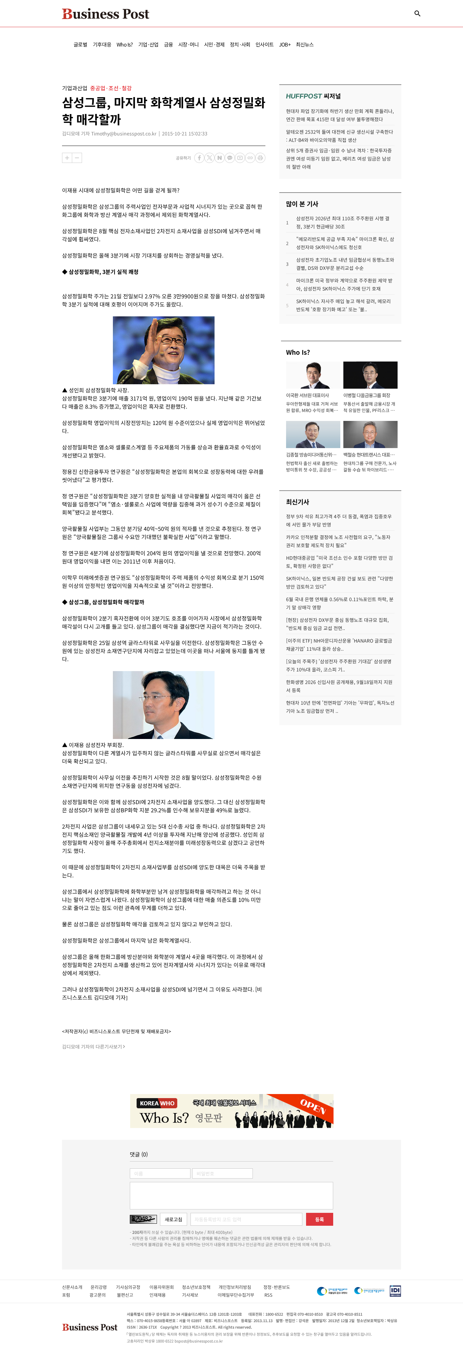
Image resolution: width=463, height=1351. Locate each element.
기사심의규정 (132, 1287)
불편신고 (129, 1295)
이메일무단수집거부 (237, 1295)
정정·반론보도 (276, 1287)
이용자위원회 (165, 1287)
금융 (168, 44)
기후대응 (102, 44)
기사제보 (196, 1295)
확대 (67, 158)
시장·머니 (188, 44)
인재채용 (162, 1295)
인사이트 (265, 44)
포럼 (72, 1295)
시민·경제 (214, 44)
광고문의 (99, 1295)
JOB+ (284, 44)
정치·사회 (240, 44)
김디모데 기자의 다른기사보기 (92, 1046)
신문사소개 (76, 1287)
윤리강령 (103, 1287)
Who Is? (125, 44)
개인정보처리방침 (241, 1287)
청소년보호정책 (200, 1287)
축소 (77, 158)
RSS (268, 1295)
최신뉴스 (305, 44)
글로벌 (80, 44)
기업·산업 (148, 44)
